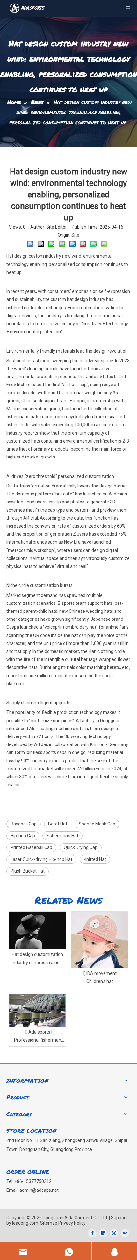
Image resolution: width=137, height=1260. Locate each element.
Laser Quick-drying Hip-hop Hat (41, 859)
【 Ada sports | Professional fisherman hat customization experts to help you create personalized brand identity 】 (37, 1036)
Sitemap (48, 1223)
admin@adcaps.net (39, 1190)
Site (75, 235)
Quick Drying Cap (80, 847)
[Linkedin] (103, 1233)
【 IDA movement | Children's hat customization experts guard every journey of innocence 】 (99, 978)
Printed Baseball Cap (31, 847)
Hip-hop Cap (23, 835)
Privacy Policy (72, 1223)
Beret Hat (57, 823)
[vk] (125, 1233)
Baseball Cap (24, 823)
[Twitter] (114, 1233)
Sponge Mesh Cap (97, 823)
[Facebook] (92, 1233)
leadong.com (24, 1223)
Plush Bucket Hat (28, 871)
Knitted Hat (95, 859)
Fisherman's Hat (62, 835)
